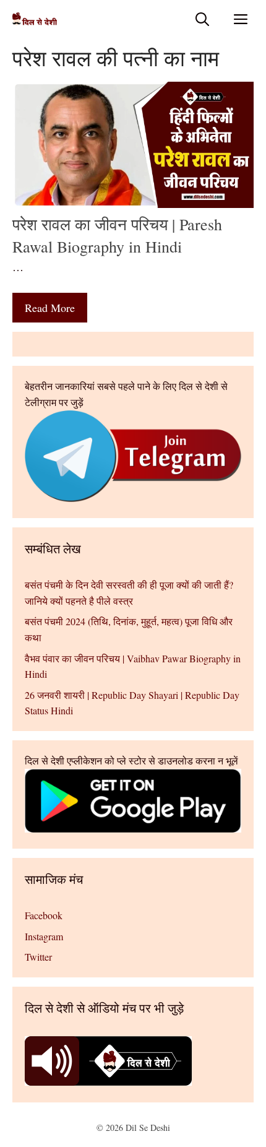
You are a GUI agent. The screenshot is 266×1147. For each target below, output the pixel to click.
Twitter (38, 956)
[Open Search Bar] (202, 19)
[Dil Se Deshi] (34, 19)
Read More (50, 307)
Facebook (43, 915)
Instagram (44, 936)
